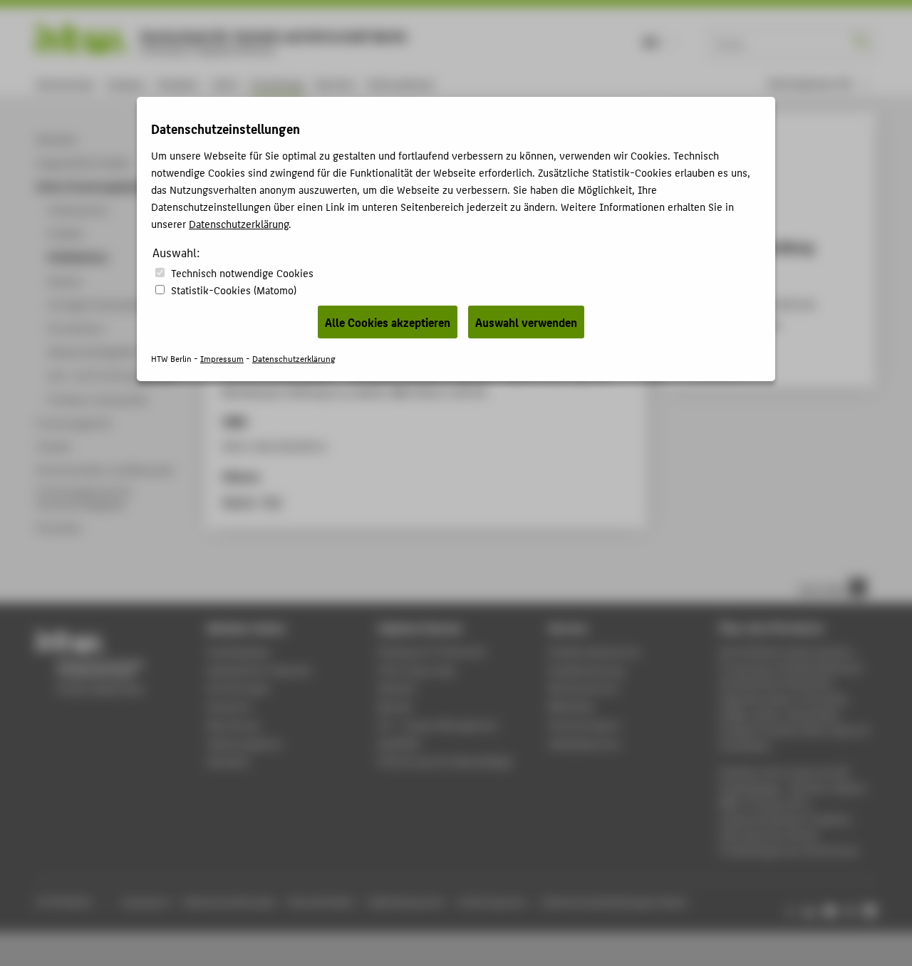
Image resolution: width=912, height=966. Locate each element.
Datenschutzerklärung (239, 223)
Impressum (222, 358)
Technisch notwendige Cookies (242, 272)
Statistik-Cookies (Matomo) (233, 289)
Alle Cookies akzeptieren (387, 322)
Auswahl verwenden (526, 322)
